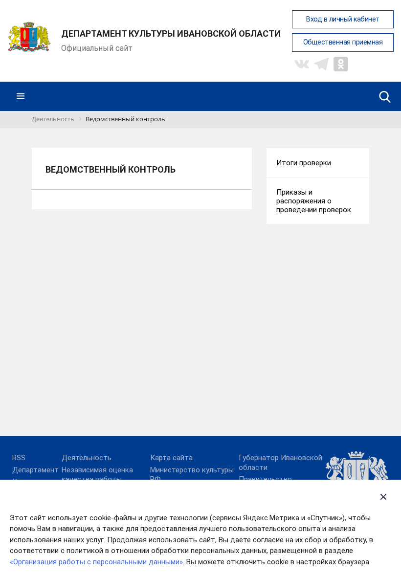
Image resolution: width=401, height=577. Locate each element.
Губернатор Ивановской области (280, 462)
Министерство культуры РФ (192, 475)
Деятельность (86, 457)
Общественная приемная (343, 42)
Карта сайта (171, 457)
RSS (18, 457)
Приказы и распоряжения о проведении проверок (313, 201)
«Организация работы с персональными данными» (96, 561)
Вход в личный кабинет (342, 19)
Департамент (35, 470)
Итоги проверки (303, 162)
